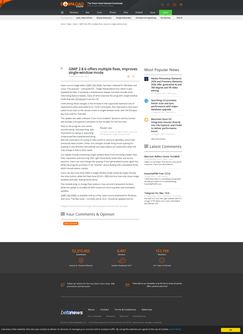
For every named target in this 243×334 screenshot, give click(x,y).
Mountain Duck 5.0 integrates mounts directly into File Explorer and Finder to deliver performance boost (166, 125)
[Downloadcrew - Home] (72, 4)
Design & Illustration (123, 18)
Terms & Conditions (125, 309)
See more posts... (158, 138)
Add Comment (70, 223)
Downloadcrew (139, 316)
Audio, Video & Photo (84, 18)
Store (152, 12)
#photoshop (113, 206)
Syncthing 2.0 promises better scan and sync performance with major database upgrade (164, 105)
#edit (71, 206)
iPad (126, 12)
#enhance (79, 206)
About (91, 309)
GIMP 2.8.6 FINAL (94, 85)
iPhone (113, 12)
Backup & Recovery (104, 18)
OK (230, 330)
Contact (104, 309)
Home (63, 24)
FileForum (124, 316)
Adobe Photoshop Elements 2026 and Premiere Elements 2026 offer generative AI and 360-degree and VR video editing (166, 84)
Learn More (175, 329)
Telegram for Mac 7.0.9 (156, 193)
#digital (65, 206)
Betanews (110, 316)
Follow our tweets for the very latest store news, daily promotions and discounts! (91, 285)
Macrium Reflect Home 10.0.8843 (162, 156)
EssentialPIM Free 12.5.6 (157, 173)
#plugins (123, 206)
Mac (87, 12)
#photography (99, 206)
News (165, 12)
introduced (80, 99)
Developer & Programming (146, 18)
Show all (179, 18)
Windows (74, 12)
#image (88, 206)
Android (139, 12)
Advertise (147, 309)
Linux (99, 12)
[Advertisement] (121, 45)
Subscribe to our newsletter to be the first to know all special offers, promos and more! (157, 284)
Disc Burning (165, 18)
